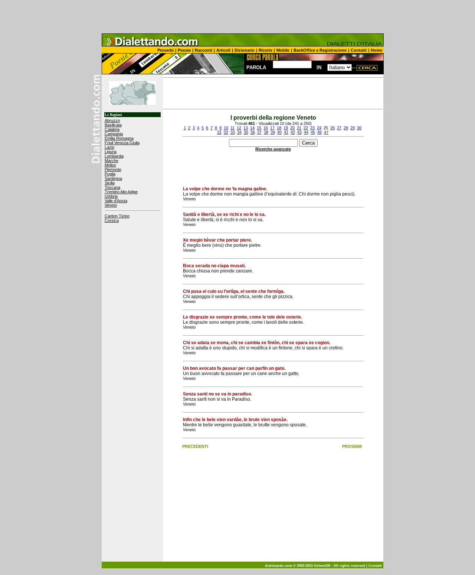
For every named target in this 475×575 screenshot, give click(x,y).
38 (266, 132)
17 (272, 128)
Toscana (112, 187)
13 (245, 128)
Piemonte (113, 169)
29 (352, 128)
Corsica (112, 220)
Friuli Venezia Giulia (122, 142)
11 (232, 128)
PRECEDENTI (195, 446)
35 (246, 132)
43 (299, 132)
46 (319, 132)
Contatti (359, 50)
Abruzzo (112, 120)
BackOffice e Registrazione (320, 50)
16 (265, 128)
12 (239, 128)
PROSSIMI (352, 446)
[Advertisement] (237, 16)
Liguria (111, 151)
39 (273, 132)
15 (259, 128)
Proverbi (165, 50)
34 (239, 132)
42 (293, 132)
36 (252, 132)
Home (376, 50)
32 (226, 132)
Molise (110, 165)
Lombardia (114, 156)
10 (226, 128)
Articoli (223, 50)
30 (359, 128)
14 (252, 128)
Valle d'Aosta (116, 200)
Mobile (282, 50)
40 (279, 132)
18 (279, 128)
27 (339, 128)
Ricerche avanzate (273, 149)
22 (306, 128)
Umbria (111, 196)
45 (313, 132)
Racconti (203, 50)
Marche (111, 160)
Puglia (110, 174)
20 (292, 128)
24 (319, 128)
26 (332, 128)
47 (326, 132)
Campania (114, 134)
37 (259, 132)
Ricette (265, 50)
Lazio (109, 147)
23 (312, 128)
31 (219, 132)
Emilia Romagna (119, 138)
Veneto (111, 205)
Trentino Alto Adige (121, 192)
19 (286, 128)
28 (346, 128)
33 (232, 132)
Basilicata (113, 125)
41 (286, 132)
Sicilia (110, 183)
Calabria (112, 129)
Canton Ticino (117, 216)
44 (306, 132)
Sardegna (113, 178)
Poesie (184, 50)
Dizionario (245, 50)
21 (299, 128)
